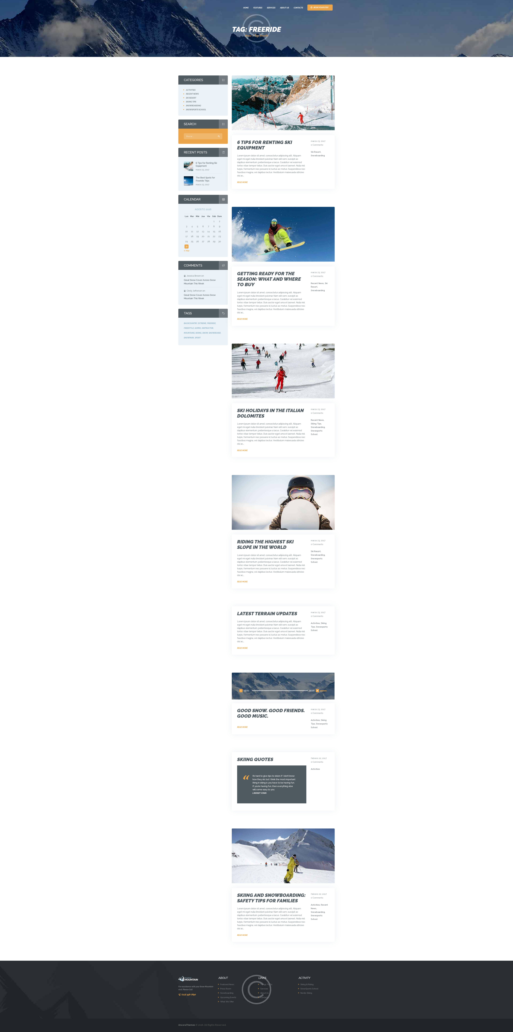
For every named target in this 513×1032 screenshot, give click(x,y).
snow (205, 333)
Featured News (227, 984)
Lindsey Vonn (259, 793)
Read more (242, 182)
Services (264, 989)
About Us (264, 993)
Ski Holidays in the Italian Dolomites (270, 413)
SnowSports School (309, 989)
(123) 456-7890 (189, 994)
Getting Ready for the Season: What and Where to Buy (269, 279)
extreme (202, 323)
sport (198, 338)
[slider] (323, 690)
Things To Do (266, 984)
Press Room (225, 989)
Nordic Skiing (306, 993)
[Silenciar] (317, 690)
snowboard (215, 333)
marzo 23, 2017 (318, 141)
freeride (211, 323)
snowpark (189, 338)
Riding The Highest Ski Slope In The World (265, 544)
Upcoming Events (228, 997)
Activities (315, 623)
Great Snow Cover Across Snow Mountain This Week (200, 282)
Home (248, 35)
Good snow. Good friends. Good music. (271, 713)
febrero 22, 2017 (319, 758)
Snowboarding (318, 156)
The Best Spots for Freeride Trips (205, 179)
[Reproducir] (241, 690)
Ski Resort (316, 152)
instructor (207, 328)
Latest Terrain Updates (267, 613)
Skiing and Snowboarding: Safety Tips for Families (271, 897)
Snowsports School (196, 110)
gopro (198, 328)
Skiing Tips (316, 424)
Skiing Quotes (255, 759)
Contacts (264, 997)
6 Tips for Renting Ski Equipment (264, 145)
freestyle (189, 328)
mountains (189, 333)
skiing (198, 333)
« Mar (186, 250)
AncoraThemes (186, 1025)
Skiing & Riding (307, 984)
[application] (283, 690)
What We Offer (227, 1002)
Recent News (317, 283)
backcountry (190, 323)
